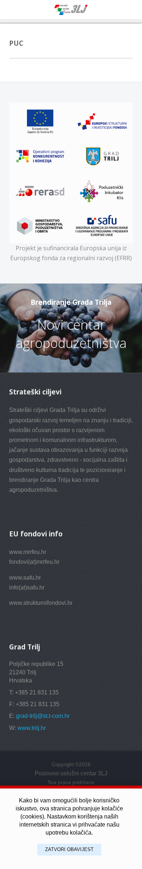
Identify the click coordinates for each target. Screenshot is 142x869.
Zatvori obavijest (69, 849)
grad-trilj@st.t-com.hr (43, 716)
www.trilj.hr (31, 728)
